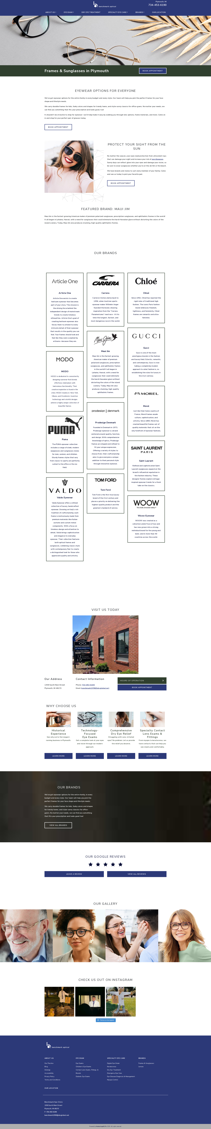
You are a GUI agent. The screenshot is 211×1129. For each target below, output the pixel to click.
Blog (46, 1067)
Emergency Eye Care (114, 1073)
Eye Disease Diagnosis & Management (121, 1076)
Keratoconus (111, 1067)
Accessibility (49, 1073)
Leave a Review (74, 874)
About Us (50, 12)
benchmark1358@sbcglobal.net (95, 688)
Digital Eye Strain (113, 1063)
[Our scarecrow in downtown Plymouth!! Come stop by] (121, 1001)
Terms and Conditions (52, 1080)
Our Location (159, 12)
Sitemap (47, 1070)
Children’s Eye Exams (83, 1067)
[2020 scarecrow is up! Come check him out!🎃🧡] (59, 1001)
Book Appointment (153, 71)
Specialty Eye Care (117, 12)
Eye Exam (68, 12)
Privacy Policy (49, 1076)
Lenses (141, 1067)
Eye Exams (80, 1063)
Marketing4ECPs (101, 1126)
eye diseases (157, 159)
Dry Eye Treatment (91, 12)
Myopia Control (112, 1080)
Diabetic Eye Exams (83, 1076)
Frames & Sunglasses (146, 1063)
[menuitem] (51, 12)
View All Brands (58, 825)
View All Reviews (137, 874)
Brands (139, 12)
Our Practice (49, 1063)
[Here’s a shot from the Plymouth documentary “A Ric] (90, 1001)
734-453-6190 (157, 5)
